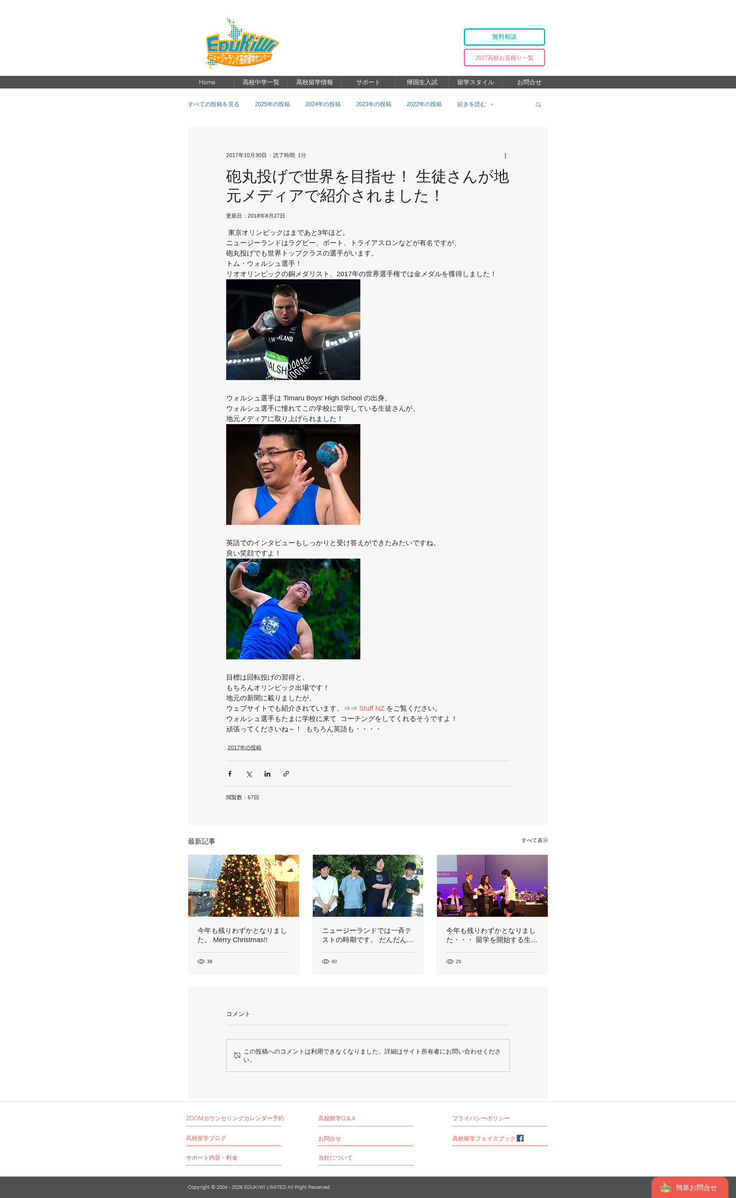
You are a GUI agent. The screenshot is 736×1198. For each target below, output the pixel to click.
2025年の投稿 (272, 104)
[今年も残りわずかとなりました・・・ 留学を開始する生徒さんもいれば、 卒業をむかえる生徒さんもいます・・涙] (492, 886)
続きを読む (471, 104)
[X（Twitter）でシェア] (248, 773)
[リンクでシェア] (286, 773)
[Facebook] (520, 1138)
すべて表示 (534, 840)
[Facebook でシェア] (229, 773)
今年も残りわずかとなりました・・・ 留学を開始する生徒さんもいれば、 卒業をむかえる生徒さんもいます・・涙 (492, 935)
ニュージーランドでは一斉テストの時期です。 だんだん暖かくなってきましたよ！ (368, 935)
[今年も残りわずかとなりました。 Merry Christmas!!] (243, 886)
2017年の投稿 (244, 747)
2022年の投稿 (424, 104)
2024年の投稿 (323, 104)
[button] (538, 104)
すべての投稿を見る (214, 104)
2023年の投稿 (373, 104)
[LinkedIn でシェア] (267, 773)
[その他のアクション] (505, 155)
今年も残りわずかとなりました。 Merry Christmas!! (242, 935)
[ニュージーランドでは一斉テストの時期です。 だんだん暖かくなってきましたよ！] (368, 886)
